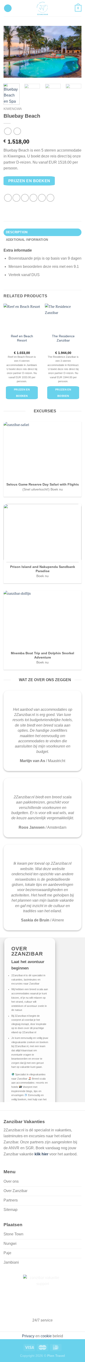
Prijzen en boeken (29, 181)
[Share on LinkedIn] (50, 198)
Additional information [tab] (27, 239)
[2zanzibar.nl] (42, 8)
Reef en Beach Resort (22, 338)
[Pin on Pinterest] (42, 198)
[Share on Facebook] (16, 198)
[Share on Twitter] (25, 198)
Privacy (28, 1336)
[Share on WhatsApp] (8, 198)
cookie (46, 1336)
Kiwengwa (13, 109)
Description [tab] (17, 232)
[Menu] (8, 8)
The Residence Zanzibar (63, 338)
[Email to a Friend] (33, 198)
